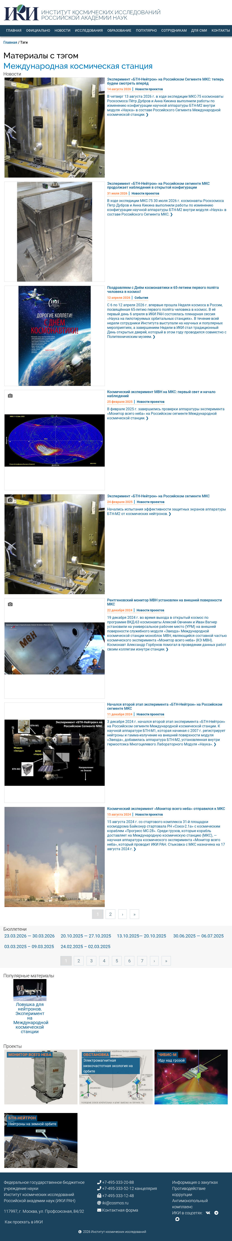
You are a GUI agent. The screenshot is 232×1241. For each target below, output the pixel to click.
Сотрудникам (174, 30)
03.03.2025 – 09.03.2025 (29, 946)
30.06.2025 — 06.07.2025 (198, 936)
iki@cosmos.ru (115, 1203)
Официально (38, 30)
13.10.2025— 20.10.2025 (141, 936)
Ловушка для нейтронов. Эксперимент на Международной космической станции (30, 1018)
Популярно (146, 30)
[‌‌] (208, 1212)
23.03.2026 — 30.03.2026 (29, 936)
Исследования (89, 30)
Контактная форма (120, 1210)
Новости (62, 30)
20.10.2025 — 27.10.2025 (86, 936)
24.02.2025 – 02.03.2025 (85, 946)
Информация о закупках (195, 1182)
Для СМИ (199, 30)
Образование (119, 30)
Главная (14, 30)
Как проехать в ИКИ (24, 1222)
